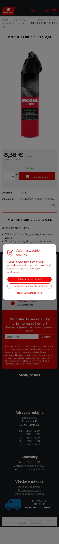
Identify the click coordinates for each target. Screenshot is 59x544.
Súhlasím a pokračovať (29, 279)
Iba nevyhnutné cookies (29, 292)
